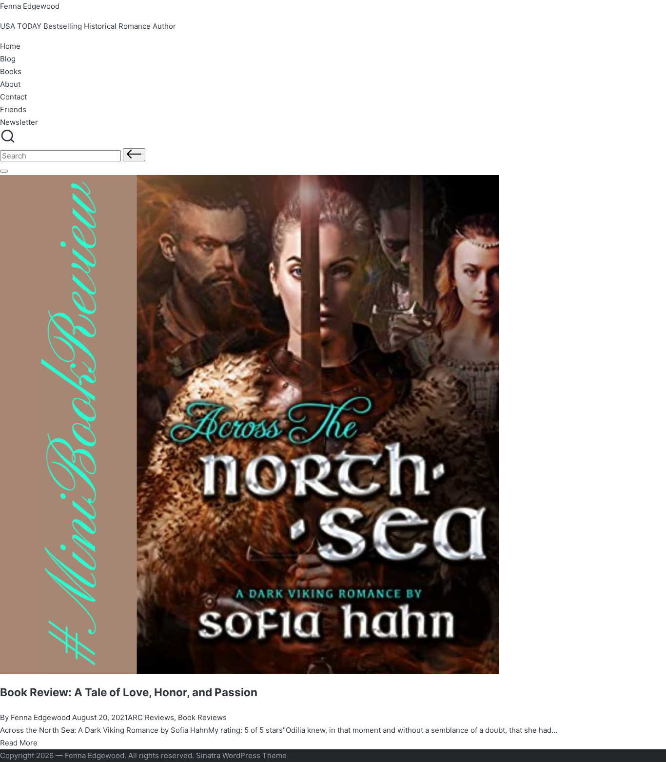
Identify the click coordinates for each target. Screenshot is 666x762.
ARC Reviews (151, 717)
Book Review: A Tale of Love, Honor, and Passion (128, 692)
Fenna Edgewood (29, 6)
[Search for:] (61, 155)
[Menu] (4, 171)
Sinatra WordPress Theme (241, 755)
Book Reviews (202, 717)
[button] (134, 154)
